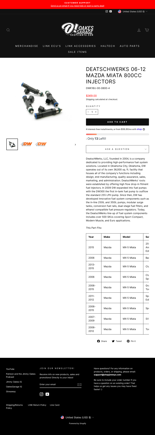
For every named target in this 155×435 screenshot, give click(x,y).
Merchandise (26, 45)
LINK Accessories (81, 45)
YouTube (10, 369)
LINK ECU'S (52, 45)
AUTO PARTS (130, 45)
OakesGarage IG (14, 386)
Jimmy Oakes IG (14, 382)
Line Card (54, 405)
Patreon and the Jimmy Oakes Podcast (20, 375)
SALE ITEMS (77, 51)
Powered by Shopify (77, 423)
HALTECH (108, 45)
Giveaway (11, 391)
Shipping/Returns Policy (14, 406)
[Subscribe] (79, 385)
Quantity (93, 106)
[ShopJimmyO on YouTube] (47, 394)
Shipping (90, 99)
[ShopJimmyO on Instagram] (41, 394)
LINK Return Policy (37, 405)
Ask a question (117, 149)
